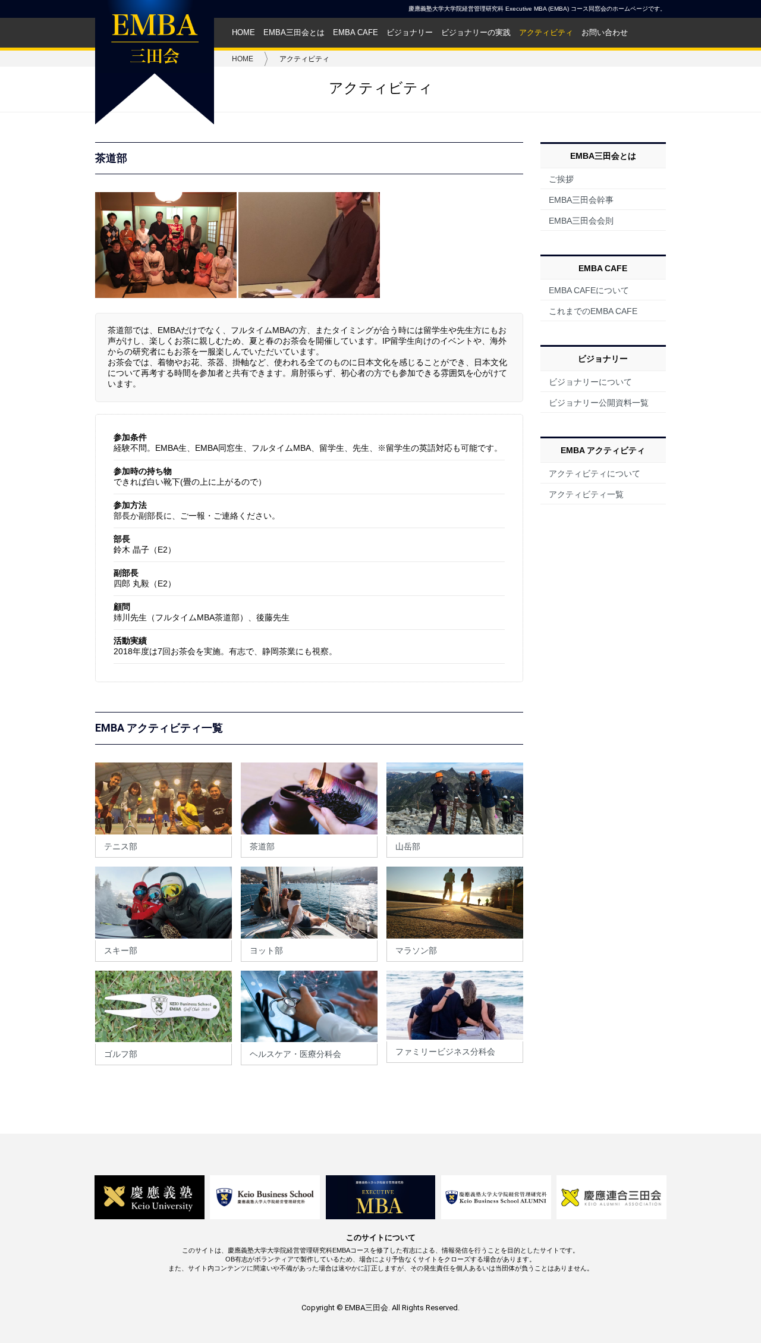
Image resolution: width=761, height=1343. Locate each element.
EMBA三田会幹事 (581, 200)
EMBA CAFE (355, 33)
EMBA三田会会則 (581, 220)
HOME (243, 33)
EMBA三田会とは (294, 33)
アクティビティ (546, 33)
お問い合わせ (604, 33)
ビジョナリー (409, 33)
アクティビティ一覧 (586, 494)
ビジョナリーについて (590, 382)
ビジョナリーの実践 (476, 33)
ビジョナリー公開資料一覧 (599, 402)
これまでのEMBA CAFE (593, 311)
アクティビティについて (594, 473)
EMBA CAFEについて (589, 290)
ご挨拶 (561, 179)
